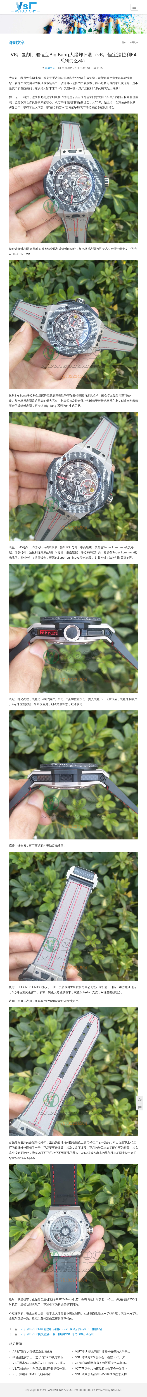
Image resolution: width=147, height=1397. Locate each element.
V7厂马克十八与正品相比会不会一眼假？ (101, 1368)
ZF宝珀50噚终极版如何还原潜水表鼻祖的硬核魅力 (102, 1363)
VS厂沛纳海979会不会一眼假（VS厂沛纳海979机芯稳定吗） (102, 1357)
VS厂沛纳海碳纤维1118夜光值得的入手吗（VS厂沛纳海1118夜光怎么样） (102, 1351)
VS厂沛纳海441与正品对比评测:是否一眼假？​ (40, 1368)
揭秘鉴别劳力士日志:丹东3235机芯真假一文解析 (40, 1357)
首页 (124, 42)
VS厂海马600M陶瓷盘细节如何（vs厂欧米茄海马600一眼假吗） (62, 1329)
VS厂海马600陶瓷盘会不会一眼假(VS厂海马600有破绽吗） (58, 1334)
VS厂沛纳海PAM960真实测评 (32, 1374)
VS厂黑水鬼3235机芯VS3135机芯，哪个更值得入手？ (40, 1363)
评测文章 (50, 68)
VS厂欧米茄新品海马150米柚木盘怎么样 (101, 1374)
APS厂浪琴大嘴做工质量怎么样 (33, 1351)
